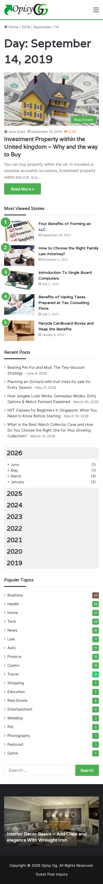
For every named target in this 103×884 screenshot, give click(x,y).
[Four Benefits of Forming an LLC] (19, 231)
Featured (15, 744)
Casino (13, 665)
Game (12, 753)
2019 (26, 27)
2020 (14, 551)
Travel (12, 674)
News (12, 630)
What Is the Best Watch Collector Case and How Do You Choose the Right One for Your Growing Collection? (50, 430)
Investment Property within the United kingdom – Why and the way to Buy (51, 147)
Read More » (22, 189)
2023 (14, 517)
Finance (14, 656)
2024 (14, 505)
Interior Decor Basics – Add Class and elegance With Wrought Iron (47, 837)
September (42, 27)
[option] (51, 821)
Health (13, 604)
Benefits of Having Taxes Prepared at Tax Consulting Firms (63, 302)
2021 (14, 540)
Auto (11, 648)
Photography (18, 735)
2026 (14, 453)
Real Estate (17, 700)
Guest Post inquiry (52, 874)
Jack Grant (16, 131)
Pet (10, 727)
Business (15, 595)
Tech (11, 621)
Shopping (15, 683)
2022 (14, 528)
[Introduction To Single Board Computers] (19, 280)
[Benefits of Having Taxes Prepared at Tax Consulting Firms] (19, 304)
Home (13, 27)
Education (16, 691)
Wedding (15, 718)
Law (11, 639)
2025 (14, 493)
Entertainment (19, 709)
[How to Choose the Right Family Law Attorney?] (19, 255)
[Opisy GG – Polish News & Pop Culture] (26, 9)
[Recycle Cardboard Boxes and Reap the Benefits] (19, 330)
